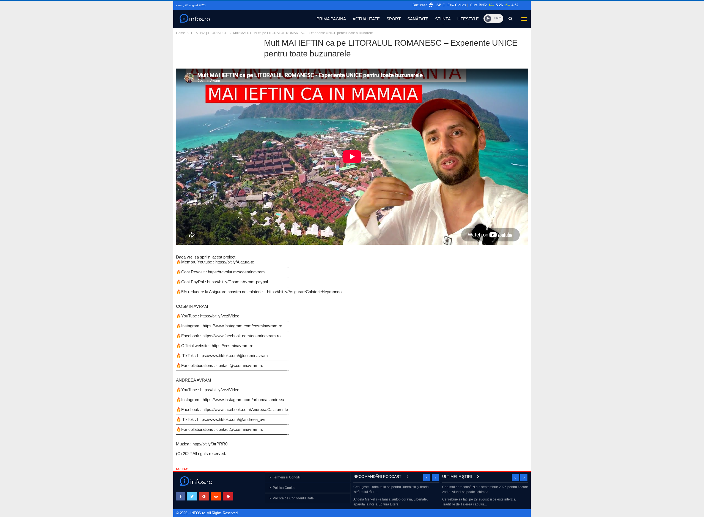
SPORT (393, 19)
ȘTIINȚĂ (443, 19)
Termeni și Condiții (287, 477)
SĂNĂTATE (417, 19)
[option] (396, 496)
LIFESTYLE (468, 19)
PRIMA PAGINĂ (331, 19)
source (182, 468)
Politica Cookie (284, 488)
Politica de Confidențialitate (293, 498)
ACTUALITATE (366, 19)
